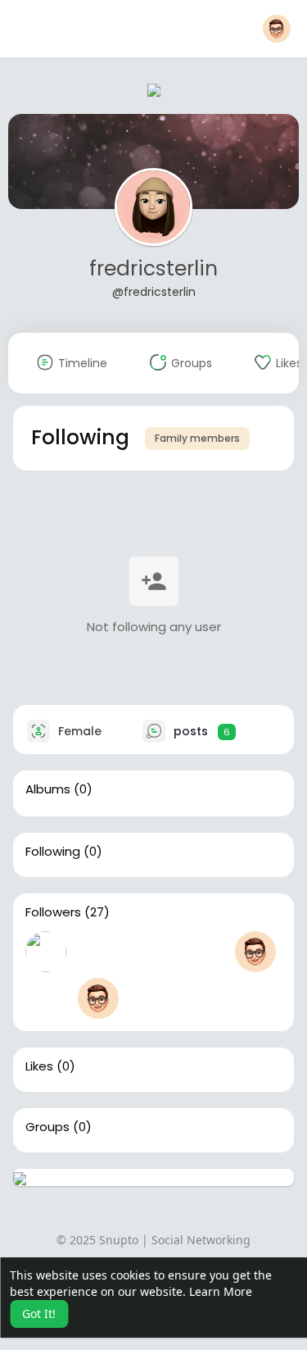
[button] (276, 28)
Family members (197, 438)
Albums (47, 789)
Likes (39, 1066)
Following (52, 851)
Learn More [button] (220, 1291)
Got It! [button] (39, 1313)
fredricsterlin (153, 268)
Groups (47, 1127)
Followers (53, 912)
